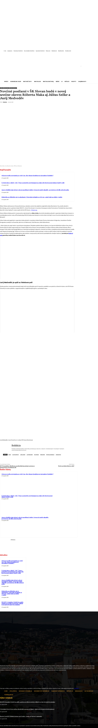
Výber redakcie (13, 87)
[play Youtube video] (37, 258)
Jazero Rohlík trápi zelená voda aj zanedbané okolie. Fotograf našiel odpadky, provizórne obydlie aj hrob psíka (35, 190)
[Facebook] (55, 105)
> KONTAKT (76, 688)
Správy (1, 87)
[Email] (60, 105)
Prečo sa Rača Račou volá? (66, 466)
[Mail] (4, 685)
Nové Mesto (6, 87)
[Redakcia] (6, 448)
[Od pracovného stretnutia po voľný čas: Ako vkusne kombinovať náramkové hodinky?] (66, 483)
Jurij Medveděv (30, 454)
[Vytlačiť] (66, 105)
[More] (71, 105)
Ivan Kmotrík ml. (15, 454)
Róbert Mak (42, 454)
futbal (9, 454)
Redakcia (5, 102)
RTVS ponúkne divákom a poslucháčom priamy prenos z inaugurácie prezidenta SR (17, 466)
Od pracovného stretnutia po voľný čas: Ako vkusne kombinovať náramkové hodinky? (27, 175)
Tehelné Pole (58, 454)
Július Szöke (22, 454)
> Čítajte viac (33, 210)
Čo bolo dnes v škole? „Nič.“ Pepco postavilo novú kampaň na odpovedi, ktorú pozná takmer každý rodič (33, 183)
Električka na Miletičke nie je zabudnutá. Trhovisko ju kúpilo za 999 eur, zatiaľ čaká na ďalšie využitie (32, 197)
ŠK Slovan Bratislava (50, 454)
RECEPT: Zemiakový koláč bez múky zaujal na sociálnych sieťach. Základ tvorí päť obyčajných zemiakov (12, 603)
